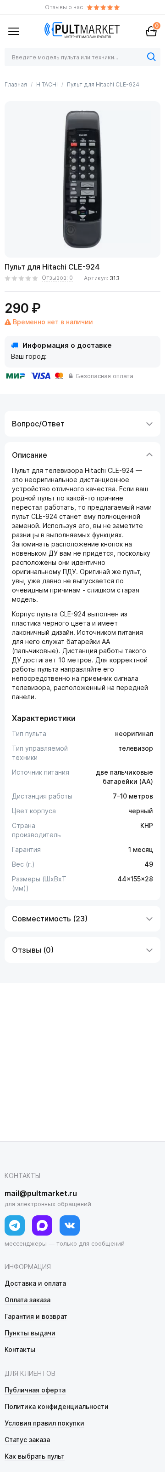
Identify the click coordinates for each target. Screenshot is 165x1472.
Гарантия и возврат (36, 1316)
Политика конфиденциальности (57, 1406)
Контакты (20, 1349)
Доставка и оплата (35, 1283)
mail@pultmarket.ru (41, 1193)
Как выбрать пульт (35, 1456)
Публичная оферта (35, 1390)
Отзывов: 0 (57, 277)
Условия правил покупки (44, 1423)
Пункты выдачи (30, 1333)
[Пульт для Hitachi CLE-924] (82, 179)
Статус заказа (27, 1439)
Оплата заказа (27, 1300)
